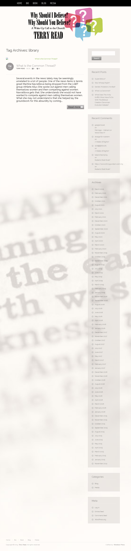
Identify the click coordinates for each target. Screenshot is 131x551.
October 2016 (100, 380)
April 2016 (99, 400)
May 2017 (98, 356)
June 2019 (99, 273)
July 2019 (98, 269)
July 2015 (98, 436)
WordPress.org (100, 519)
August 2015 (99, 432)
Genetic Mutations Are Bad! (105, 87)
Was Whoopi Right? (102, 83)
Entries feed (99, 512)
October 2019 (100, 257)
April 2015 (99, 448)
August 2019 (100, 265)
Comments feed (101, 515)
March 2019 (99, 285)
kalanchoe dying (101, 155)
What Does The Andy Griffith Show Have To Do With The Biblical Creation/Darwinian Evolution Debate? (104, 100)
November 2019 (101, 253)
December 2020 (101, 221)
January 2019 (100, 293)
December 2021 (101, 197)
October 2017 (100, 340)
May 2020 (98, 237)
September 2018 (101, 300)
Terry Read (22, 545)
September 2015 (101, 428)
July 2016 (98, 388)
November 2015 (101, 420)
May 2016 (98, 396)
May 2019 (98, 277)
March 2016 (99, 404)
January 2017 (100, 368)
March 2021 (99, 213)
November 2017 (101, 336)
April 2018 (99, 320)
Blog (28, 68)
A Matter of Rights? (102, 142)
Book (22, 540)
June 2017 (99, 352)
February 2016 (100, 408)
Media (97, 488)
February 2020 (100, 249)
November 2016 (101, 376)
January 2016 (100, 412)
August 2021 (99, 205)
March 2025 (99, 189)
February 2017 (100, 364)
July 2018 (98, 308)
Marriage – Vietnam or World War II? (103, 131)
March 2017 (99, 360)
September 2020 (101, 229)
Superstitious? (100, 79)
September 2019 (101, 261)
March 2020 (99, 245)
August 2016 (100, 384)
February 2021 (100, 217)
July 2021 (98, 209)
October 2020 (100, 225)
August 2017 (99, 344)
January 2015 (100, 460)
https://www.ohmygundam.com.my (105, 164)
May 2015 (98, 444)
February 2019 (100, 289)
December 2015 (101, 416)
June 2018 (99, 312)
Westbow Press (119, 545)
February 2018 (100, 324)
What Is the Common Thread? (36, 65)
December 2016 (101, 372)
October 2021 (100, 201)
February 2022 (100, 193)
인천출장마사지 (100, 146)
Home (8, 540)
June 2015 (99, 440)
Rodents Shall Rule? (102, 160)
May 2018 (98, 316)
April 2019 (99, 281)
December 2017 (101, 332)
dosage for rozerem (102, 137)
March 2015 (99, 452)
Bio (15, 540)
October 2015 (100, 424)
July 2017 (98, 348)
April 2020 (99, 241)
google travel (100, 125)
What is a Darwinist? (102, 91)
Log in (97, 508)
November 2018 (101, 297)
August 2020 (100, 233)
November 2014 (101, 464)
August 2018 (100, 304)
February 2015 (100, 456)
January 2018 (100, 328)
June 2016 (99, 392)
